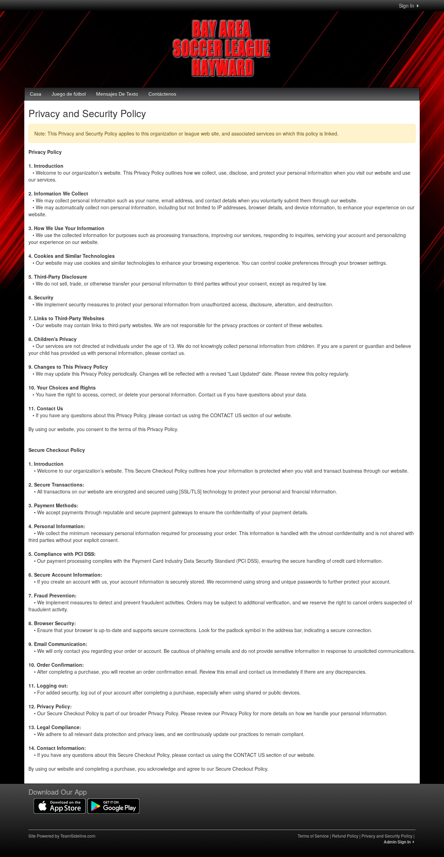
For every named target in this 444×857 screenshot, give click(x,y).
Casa (35, 94)
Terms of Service (313, 836)
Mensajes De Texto (117, 94)
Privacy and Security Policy (386, 836)
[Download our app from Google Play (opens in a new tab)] (113, 805)
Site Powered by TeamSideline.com (61, 836)
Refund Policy (345, 836)
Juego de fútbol (69, 94)
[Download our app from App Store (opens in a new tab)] (60, 805)
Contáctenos (162, 94)
